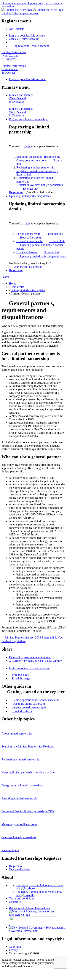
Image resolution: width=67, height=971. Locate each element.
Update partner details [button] (40, 241)
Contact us (15, 901)
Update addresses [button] (37, 252)
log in (27, 146)
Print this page (20, 674)
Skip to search (34, 3)
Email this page (21, 678)
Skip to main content (13, 3)
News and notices (19, 869)
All (16, 28)
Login (27, 35)
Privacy (13, 950)
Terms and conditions (21, 898)
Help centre (16, 192)
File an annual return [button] (39, 233)
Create (24, 38)
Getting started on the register (28, 290)
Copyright (15, 946)
